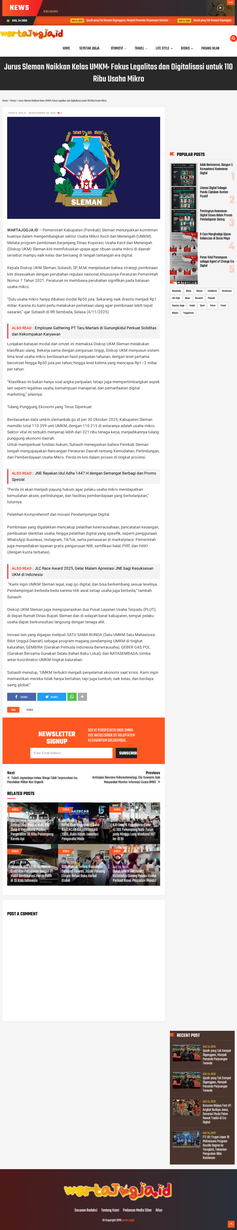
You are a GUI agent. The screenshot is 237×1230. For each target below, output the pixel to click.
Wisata (175, 313)
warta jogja (128, 1220)
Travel (223, 306)
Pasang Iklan (210, 48)
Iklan (159, 1210)
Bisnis (30, 710)
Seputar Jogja (178, 306)
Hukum (199, 291)
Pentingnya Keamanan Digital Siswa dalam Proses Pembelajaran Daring (216, 215)
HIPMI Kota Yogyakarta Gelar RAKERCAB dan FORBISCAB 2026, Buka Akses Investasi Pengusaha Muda (81, 832)
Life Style (176, 298)
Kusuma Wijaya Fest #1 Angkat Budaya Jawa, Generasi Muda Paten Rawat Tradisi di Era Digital (217, 1114)
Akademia (176, 291)
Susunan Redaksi (86, 1210)
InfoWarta (212, 291)
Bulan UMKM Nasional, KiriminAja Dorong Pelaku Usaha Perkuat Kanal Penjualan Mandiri (134, 876)
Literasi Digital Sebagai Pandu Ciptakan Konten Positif (214, 192)
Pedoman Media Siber (137, 1210)
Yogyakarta (188, 313)
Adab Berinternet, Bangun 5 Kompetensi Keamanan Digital (216, 169)
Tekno (212, 306)
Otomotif (199, 298)
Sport (202, 306)
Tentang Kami (110, 1210)
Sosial (192, 306)
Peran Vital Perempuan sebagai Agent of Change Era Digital (217, 262)
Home (66, 48)
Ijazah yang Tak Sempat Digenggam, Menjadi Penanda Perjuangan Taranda (112, 20)
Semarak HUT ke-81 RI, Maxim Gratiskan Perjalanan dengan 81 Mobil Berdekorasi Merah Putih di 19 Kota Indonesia (32, 874)
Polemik (211, 298)
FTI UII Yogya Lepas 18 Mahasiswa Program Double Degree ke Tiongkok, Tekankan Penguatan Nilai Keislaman (216, 1147)
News (187, 298)
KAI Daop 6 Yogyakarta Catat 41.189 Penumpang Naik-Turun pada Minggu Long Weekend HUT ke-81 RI (134, 832)
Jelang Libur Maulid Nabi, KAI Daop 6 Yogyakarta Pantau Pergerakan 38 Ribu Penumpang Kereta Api (32, 832)
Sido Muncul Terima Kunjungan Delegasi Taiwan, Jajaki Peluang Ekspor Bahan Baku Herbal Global (83, 874)
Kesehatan (227, 291)
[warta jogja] (118, 1201)
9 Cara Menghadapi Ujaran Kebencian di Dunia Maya (215, 236)
